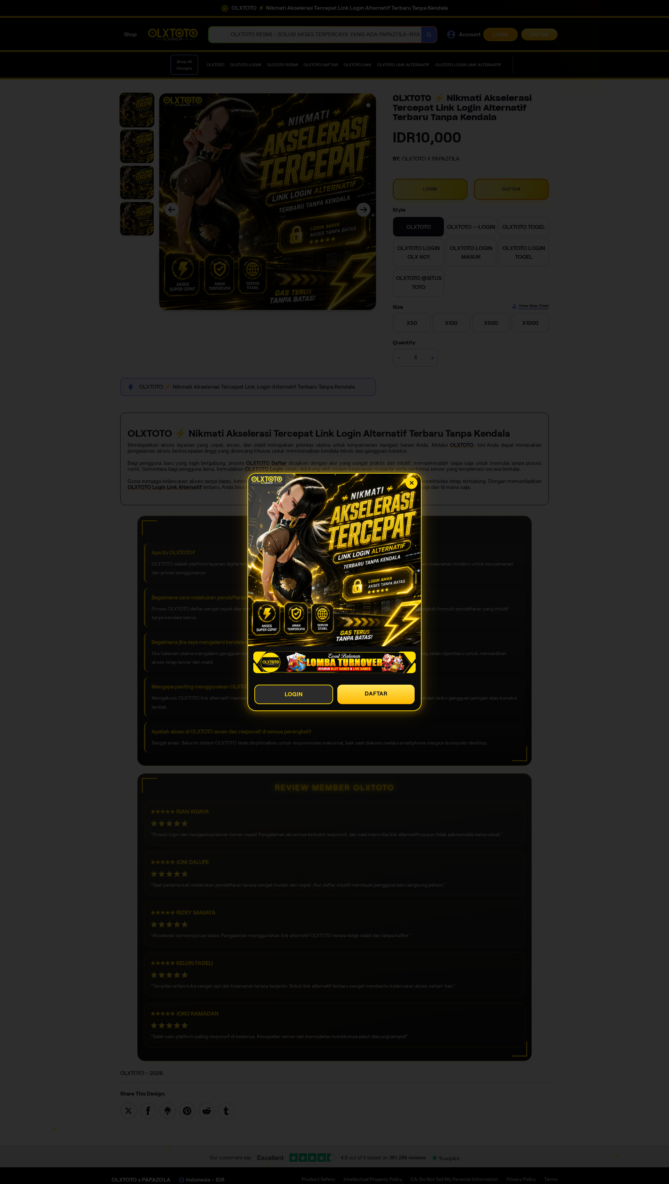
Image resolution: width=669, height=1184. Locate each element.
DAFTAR (376, 693)
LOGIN (294, 694)
